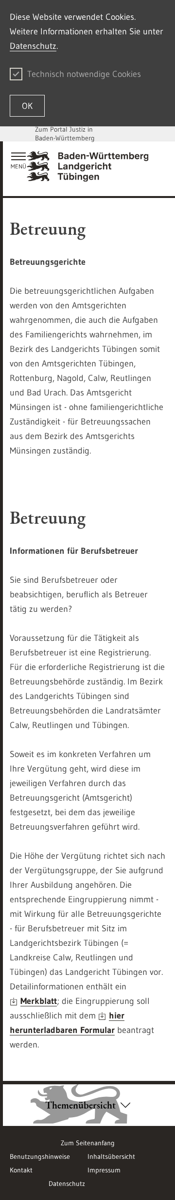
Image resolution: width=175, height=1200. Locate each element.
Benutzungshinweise (40, 1156)
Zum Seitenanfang (88, 1143)
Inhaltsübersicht (111, 1156)
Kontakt (21, 1170)
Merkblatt (38, 1001)
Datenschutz (33, 46)
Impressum (104, 1170)
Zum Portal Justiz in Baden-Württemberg (65, 133)
